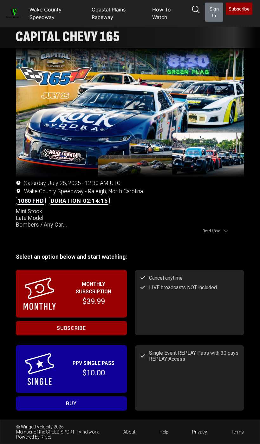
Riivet (46, 437)
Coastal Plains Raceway (109, 13)
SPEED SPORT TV (63, 431)
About (129, 431)
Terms (237, 431)
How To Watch (161, 13)
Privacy (199, 431)
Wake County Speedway (45, 13)
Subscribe (239, 8)
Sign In (214, 12)
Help (163, 431)
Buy (71, 403)
